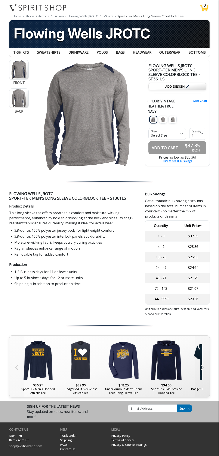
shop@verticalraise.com (25, 446)
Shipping (66, 440)
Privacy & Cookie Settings (129, 445)
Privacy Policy (120, 436)
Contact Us (67, 449)
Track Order (68, 436)
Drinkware (78, 52)
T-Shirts (21, 52)
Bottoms (197, 52)
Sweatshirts (49, 52)
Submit (184, 408)
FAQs (64, 445)
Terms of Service (123, 440)
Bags (120, 52)
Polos (102, 52)
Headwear (142, 52)
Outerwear (169, 52)
